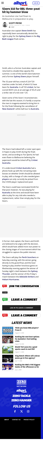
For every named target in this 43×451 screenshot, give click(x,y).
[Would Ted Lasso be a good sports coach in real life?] (7, 350)
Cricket (34, 160)
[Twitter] (21, 411)
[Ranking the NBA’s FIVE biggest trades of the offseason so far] (7, 367)
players (5, 179)
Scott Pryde (15, 23)
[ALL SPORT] (20, 3)
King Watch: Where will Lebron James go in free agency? (27, 357)
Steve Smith (27, 30)
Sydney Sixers (25, 36)
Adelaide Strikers (27, 276)
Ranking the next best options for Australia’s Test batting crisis (27, 339)
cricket (30, 87)
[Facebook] (15, 411)
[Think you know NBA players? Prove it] (7, 330)
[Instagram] (28, 411)
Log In (36, 3)
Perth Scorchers (29, 257)
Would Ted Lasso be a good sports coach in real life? (26, 348)
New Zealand (8, 109)
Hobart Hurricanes (10, 279)
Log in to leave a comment (21, 308)
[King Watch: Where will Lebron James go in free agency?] (7, 358)
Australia (14, 87)
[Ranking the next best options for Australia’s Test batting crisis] (7, 339)
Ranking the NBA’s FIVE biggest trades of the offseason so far (27, 366)
